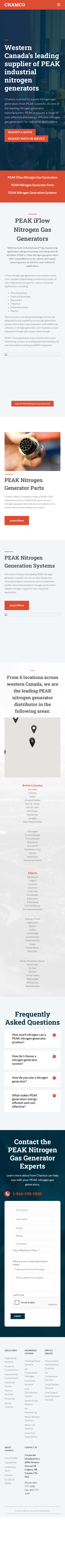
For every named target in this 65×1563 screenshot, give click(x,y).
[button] (32, 743)
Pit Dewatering (31, 1410)
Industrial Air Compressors (11, 1376)
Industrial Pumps (10, 1384)
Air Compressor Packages (31, 1373)
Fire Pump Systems (30, 1382)
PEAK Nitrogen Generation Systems (32, 192)
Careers (9, 1475)
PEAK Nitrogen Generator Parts (32, 185)
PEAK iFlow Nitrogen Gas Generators (32, 177)
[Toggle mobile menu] (58, 4)
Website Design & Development (32, 1513)
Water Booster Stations (32, 1418)
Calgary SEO (11, 1513)
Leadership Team (10, 1468)
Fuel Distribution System (31, 1392)
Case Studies (11, 1457)
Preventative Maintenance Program (52, 1364)
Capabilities (11, 1462)
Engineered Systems (10, 1360)
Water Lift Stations (30, 1426)
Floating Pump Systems (32, 1362)
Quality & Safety (10, 1481)
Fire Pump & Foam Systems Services (52, 1396)
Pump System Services (52, 1386)
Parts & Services (9, 1392)
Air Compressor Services (51, 1376)
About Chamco (9, 1405)
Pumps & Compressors (11, 1368)
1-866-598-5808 (27, 1193)
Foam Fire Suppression (31, 1434)
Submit (17, 1316)
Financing (10, 1398)
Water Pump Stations (31, 1402)
